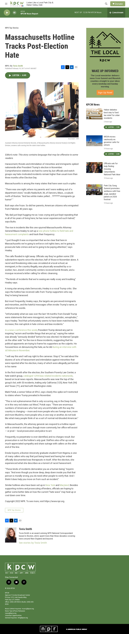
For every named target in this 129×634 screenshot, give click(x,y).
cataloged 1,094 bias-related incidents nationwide (48, 375)
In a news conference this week (21, 330)
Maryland (64, 485)
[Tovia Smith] (10, 535)
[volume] (14, 12)
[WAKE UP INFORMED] (105, 46)
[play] (7, 12)
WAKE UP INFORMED (105, 71)
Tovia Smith (18, 66)
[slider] (18, 12)
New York (50, 485)
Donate (119, 4)
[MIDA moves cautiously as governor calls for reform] (94, 140)
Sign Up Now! (105, 92)
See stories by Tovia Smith (33, 542)
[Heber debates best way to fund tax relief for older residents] (94, 113)
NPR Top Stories (12, 28)
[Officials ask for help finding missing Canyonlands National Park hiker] (94, 167)
